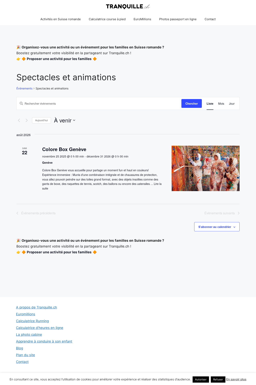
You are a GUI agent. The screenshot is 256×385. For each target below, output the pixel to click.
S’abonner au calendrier (214, 227)
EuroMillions (142, 19)
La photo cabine (29, 335)
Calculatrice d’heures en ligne (39, 328)
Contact (210, 19)
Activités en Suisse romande (60, 19)
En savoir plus (236, 379)
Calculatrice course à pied (107, 19)
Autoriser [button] (201, 379)
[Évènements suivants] (26, 120)
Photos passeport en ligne (178, 19)
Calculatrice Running (32, 321)
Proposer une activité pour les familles (59, 59)
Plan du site (25, 355)
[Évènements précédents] (18, 120)
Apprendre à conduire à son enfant (44, 341)
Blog (19, 348)
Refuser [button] (218, 379)
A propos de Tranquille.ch (36, 307)
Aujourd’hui (41, 120)
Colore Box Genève (64, 149)
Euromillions (25, 314)
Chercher (191, 103)
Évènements (24, 88)
